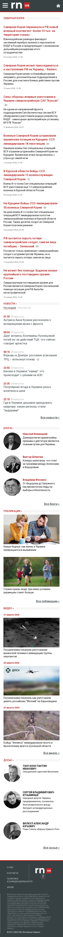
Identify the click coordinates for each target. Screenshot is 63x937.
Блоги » (8, 428)
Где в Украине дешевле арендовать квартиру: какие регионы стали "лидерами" (28, 406)
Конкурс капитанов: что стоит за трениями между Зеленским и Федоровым (41, 464)
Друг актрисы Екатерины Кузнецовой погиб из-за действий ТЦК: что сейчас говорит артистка (29, 339)
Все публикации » (47, 601)
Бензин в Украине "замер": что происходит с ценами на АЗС (24, 373)
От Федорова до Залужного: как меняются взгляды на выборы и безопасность (39, 487)
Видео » (9, 608)
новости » (10, 303)
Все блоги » (51, 504)
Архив (10, 887)
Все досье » (51, 847)
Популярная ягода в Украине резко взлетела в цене (27, 389)
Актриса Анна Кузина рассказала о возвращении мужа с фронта (27, 322)
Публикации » (13, 511)
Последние (10, 307)
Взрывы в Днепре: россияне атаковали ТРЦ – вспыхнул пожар (30, 357)
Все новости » (50, 417)
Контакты (12, 873)
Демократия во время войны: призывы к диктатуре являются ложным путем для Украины (41, 441)
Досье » (9, 760)
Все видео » (51, 753)
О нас (10, 867)
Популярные (24, 307)
